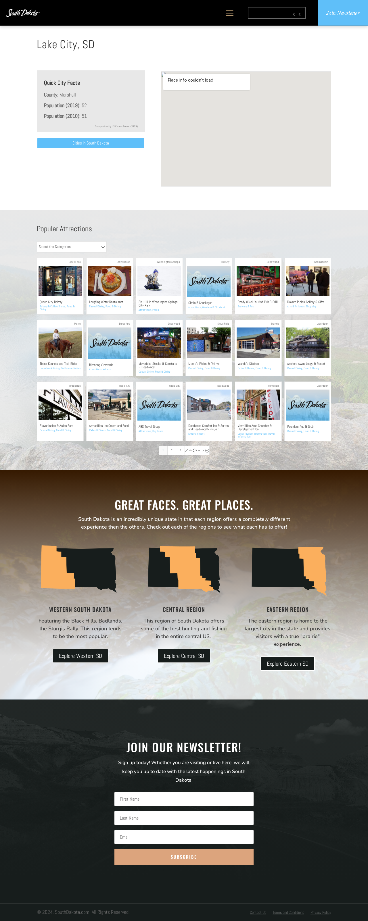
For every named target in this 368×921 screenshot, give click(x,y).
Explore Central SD (184, 656)
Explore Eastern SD (287, 663)
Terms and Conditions (288, 912)
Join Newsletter (342, 12)
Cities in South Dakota (90, 143)
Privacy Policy (320, 912)
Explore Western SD (80, 656)
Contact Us (258, 912)
